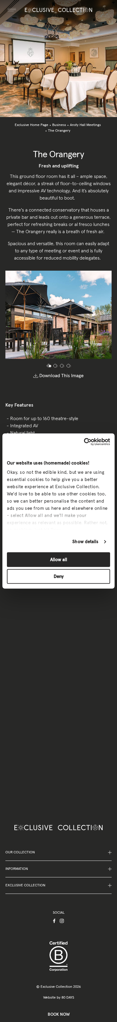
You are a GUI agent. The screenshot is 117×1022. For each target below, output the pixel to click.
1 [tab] (48, 366)
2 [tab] (55, 366)
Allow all (58, 559)
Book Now (59, 1014)
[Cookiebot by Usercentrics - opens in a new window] (84, 442)
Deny (59, 576)
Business (59, 125)
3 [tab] (62, 366)
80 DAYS (68, 997)
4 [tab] (68, 366)
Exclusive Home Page (31, 125)
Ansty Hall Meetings (85, 125)
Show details (85, 542)
